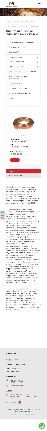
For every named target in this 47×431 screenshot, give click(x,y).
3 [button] (25, 135)
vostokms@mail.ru (17, 385)
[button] (38, 42)
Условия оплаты (12, 368)
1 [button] (21, 135)
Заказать (15, 160)
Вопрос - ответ (12, 360)
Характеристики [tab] (15, 175)
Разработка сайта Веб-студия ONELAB (23, 414)
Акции (8, 357)
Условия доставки (13, 371)
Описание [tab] (13, 171)
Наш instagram (12, 402)
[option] (23, 123)
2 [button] (23, 135)
